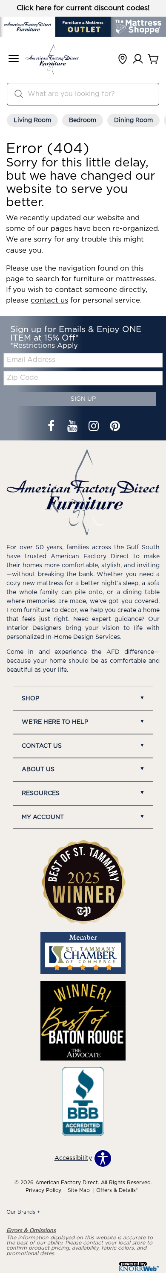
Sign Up (83, 399)
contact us (49, 300)
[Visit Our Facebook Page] (52, 427)
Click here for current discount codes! (83, 8)
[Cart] (153, 59)
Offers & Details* (117, 1190)
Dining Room (133, 120)
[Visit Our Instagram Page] (94, 427)
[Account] (138, 59)
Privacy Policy (43, 1190)
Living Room (32, 120)
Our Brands (23, 1212)
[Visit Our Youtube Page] (73, 427)
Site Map (79, 1190)
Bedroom (82, 120)
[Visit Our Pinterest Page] (115, 427)
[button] (13, 59)
